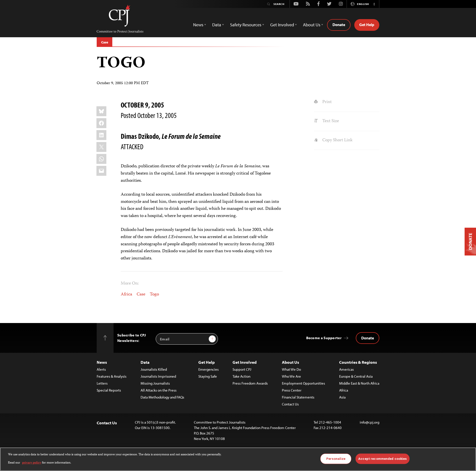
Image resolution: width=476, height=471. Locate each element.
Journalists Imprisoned (158, 376)
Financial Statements (298, 397)
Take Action (241, 376)
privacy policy (31, 462)
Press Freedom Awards (250, 383)
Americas (346, 369)
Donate (338, 24)
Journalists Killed (154, 369)
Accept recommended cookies (382, 459)
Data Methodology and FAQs (162, 397)
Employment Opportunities (303, 383)
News (102, 362)
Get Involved (245, 362)
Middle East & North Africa (359, 383)
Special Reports (109, 390)
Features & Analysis (111, 376)
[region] (238, 459)
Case (104, 42)
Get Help (366, 24)
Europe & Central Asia (356, 376)
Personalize (335, 459)
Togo (154, 294)
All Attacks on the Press (159, 390)
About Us (290, 362)
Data (145, 362)
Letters (102, 383)
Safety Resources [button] (245, 25)
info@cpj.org (369, 422)
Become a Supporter (324, 337)
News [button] (198, 25)
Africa (126, 294)
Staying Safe (207, 376)
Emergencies (208, 369)
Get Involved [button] (282, 25)
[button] (374, 4)
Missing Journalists (155, 383)
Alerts (101, 369)
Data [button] (216, 25)
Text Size (330, 121)
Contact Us (290, 404)
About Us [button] (311, 25)
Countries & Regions (358, 362)
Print (326, 102)
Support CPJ (242, 369)
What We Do (291, 369)
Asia (342, 397)
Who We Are (291, 376)
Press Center (291, 390)
